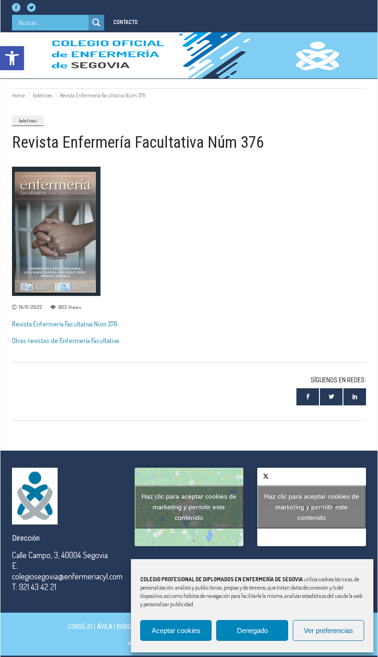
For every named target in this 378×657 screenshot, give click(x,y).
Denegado (252, 630)
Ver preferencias (328, 630)
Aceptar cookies (176, 630)
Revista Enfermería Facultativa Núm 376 (65, 323)
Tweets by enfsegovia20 (311, 506)
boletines (42, 95)
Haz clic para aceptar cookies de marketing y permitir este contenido (189, 506)
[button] (12, 58)
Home (18, 95)
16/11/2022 (30, 307)
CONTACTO (125, 21)
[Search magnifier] (96, 22)
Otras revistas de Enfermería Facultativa (65, 340)
